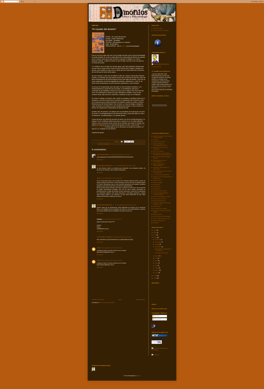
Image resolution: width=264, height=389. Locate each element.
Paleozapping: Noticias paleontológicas (159, 161)
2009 (155, 278)
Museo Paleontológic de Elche (161, 196)
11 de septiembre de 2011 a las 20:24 (111, 178)
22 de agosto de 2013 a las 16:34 (122, 237)
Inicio (120, 299)
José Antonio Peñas (103, 154)
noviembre (158, 242)
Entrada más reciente (98, 299)
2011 (155, 237)
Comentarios (157, 319)
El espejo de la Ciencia (159, 198)
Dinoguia (155, 139)
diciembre (158, 239)
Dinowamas (156, 184)
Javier (98, 178)
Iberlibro (124, 46)
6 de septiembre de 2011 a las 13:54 (125, 165)
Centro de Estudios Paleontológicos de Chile (160, 144)
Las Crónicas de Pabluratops (161, 174)
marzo (157, 268)
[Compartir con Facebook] (131, 142)
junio (156, 260)
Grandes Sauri (157, 180)
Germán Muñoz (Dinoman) (104, 165)
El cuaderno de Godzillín (160, 208)
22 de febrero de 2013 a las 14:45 (112, 219)
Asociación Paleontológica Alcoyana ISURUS (160, 193)
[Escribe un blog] (127, 142)
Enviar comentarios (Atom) (107, 302)
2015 (155, 230)
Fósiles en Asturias (158, 151)
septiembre (158, 247)
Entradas (156, 316)
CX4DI (98, 248)
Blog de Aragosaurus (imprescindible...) (159, 164)
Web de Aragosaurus (159, 220)
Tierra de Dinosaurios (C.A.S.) (161, 218)
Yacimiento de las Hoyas (160, 191)
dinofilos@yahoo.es (163, 88)
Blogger (138, 375)
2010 (155, 275)
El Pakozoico (156, 189)
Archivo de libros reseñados (161, 30)
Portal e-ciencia (157, 214)
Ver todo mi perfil (156, 67)
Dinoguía (155, 222)
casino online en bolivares (104, 237)
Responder (100, 159)
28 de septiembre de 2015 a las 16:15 (111, 260)
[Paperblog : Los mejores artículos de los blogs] (157, 343)
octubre (157, 244)
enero (157, 272)
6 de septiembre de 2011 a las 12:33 (119, 154)
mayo (156, 263)
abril (156, 265)
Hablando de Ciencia (159, 142)
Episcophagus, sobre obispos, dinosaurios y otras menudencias (162, 153)
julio (156, 258)
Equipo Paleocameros (159, 201)
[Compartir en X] (129, 142)
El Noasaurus (157, 186)
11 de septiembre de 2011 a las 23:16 (125, 205)
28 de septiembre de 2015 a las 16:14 (111, 248)
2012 (155, 235)
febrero (157, 270)
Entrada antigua (140, 299)
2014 (155, 232)
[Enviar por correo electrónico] (125, 142)
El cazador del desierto (103, 144)
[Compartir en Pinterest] (133, 142)
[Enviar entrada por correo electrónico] (121, 141)
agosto (157, 256)
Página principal (157, 28)
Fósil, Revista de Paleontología (162, 216)
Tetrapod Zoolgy (157, 182)
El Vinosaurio (157, 206)
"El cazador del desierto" (161, 253)
